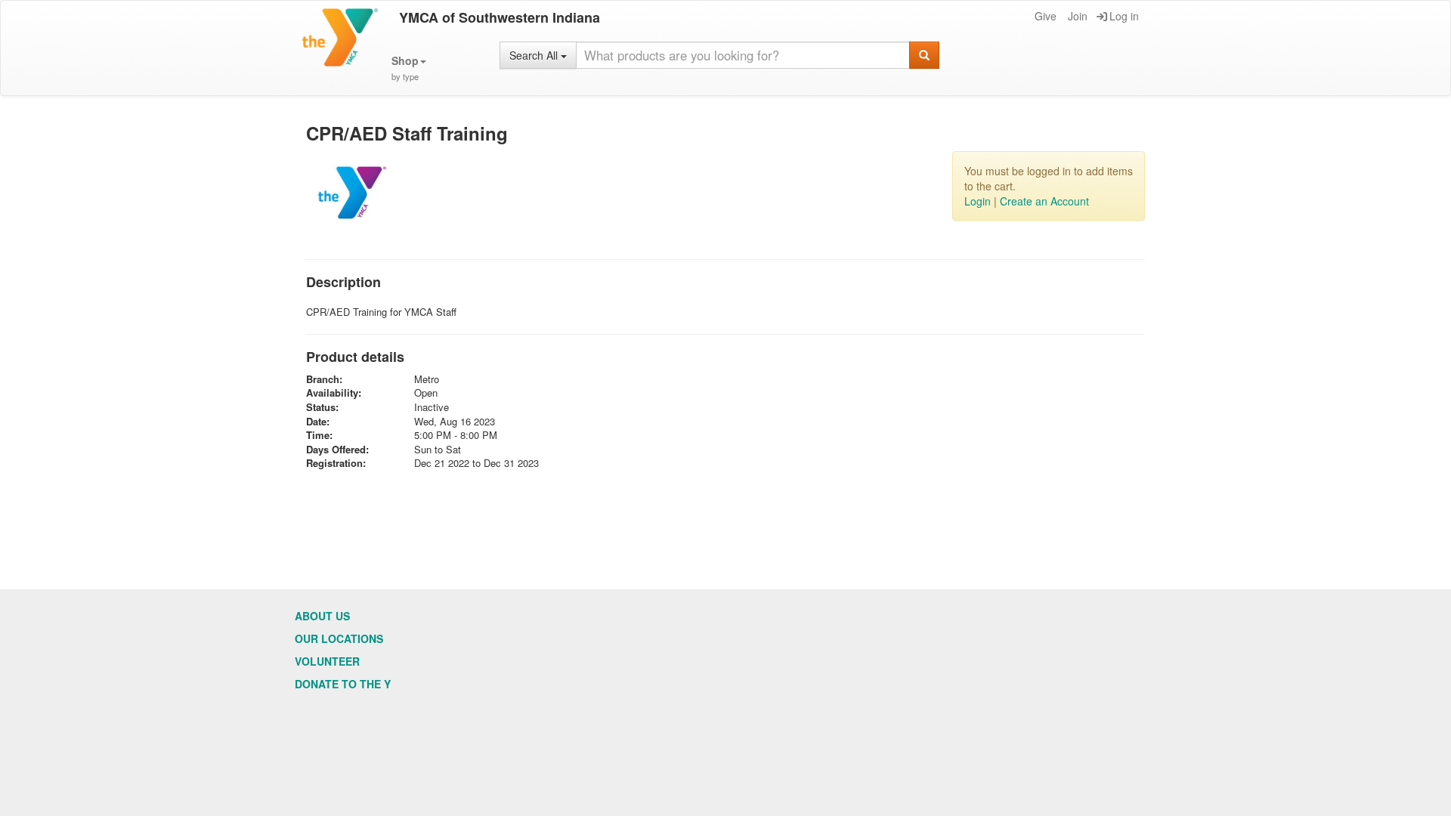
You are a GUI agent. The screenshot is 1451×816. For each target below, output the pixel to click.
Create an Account (1044, 201)
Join (1077, 15)
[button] (409, 68)
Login (977, 201)
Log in (1124, 15)
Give (1046, 15)
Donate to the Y (343, 683)
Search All (535, 55)
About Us (322, 615)
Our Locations (339, 638)
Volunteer (327, 661)
